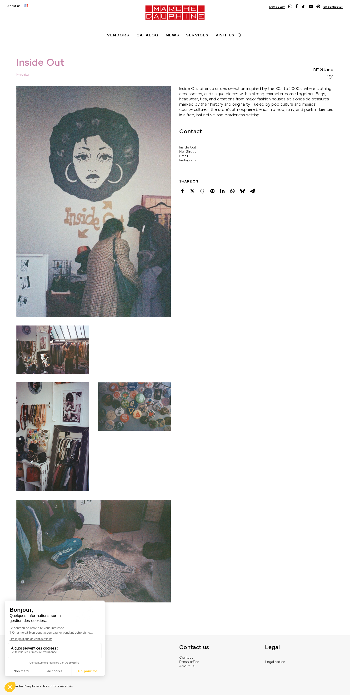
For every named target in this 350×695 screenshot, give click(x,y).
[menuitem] (14, 6)
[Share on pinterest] (212, 191)
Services (197, 35)
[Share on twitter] (192, 191)
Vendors (118, 35)
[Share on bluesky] (242, 191)
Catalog (147, 35)
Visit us (225, 35)
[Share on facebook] (182, 191)
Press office (189, 662)
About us (13, 6)
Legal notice (275, 662)
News (172, 35)
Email (183, 156)
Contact (186, 657)
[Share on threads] (202, 191)
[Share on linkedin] (222, 191)
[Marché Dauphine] (175, 12)
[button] (277, 6)
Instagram (187, 160)
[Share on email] (252, 191)
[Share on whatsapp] (232, 191)
